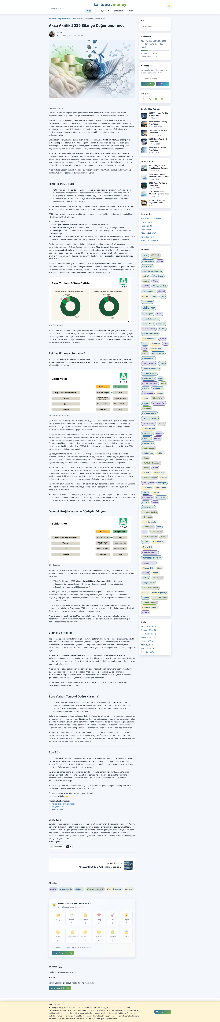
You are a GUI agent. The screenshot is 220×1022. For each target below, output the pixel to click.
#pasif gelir (162, 483)
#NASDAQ (146, 473)
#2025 (144, 255)
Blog (89, 11)
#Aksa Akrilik (66, 889)
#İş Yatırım (146, 438)
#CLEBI (145, 343)
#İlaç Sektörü (147, 433)
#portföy (145, 492)
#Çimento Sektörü (149, 339)
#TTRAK (156, 573)
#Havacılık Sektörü (150, 418)
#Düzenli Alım (156, 348)
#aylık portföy (148, 291)
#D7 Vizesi (156, 343)
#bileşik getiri (147, 314)
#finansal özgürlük (149, 373)
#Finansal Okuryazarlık (151, 368)
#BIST (159, 314)
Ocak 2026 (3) (147, 652)
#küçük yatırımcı (148, 448)
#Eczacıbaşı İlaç (158, 353)
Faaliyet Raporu (58, 807)
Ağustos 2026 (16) (149, 626)
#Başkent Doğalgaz (149, 296)
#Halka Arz (146, 408)
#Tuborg (145, 578)
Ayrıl (162, 84)
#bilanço (79, 889)
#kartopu (157, 438)
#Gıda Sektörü (147, 393)
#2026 (155, 255)
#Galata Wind (158, 388)
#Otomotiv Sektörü (149, 478)
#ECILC (145, 353)
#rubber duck (161, 497)
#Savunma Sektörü (95, 889)
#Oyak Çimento (148, 483)
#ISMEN (159, 433)
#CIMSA (163, 339)
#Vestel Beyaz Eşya (159, 593)
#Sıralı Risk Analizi (149, 522)
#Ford (163, 383)
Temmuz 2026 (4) (149, 630)
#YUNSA (145, 612)
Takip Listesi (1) (148, 237)
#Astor (155, 281)
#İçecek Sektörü (148, 428)
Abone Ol (148, 84)
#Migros (145, 458)
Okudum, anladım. (162, 1012)
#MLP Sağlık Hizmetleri (151, 463)
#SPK (144, 532)
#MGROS (160, 453)
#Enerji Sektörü (149, 363)
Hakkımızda (118, 11)
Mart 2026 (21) (147, 645)
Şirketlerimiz (66, 19)
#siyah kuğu (147, 517)
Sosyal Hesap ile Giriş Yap (63, 953)
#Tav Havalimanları (149, 537)
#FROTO (145, 388)
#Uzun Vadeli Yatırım (150, 588)
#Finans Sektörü (148, 378)
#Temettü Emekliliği (149, 552)
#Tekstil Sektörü (114, 889)
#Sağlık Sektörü (148, 507)
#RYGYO (145, 502)
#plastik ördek (160, 487)
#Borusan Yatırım (148, 329)
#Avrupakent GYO (159, 286)
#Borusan (161, 324)
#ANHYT (145, 276)
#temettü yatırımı (148, 563)
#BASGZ (161, 291)
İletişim (130, 11)
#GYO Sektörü (159, 403)
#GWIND (145, 403)
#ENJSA (163, 363)
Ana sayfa (52, 19)
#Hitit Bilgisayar (148, 423)
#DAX (166, 343)
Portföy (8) (146, 229)
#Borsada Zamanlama (150, 319)
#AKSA (53, 889)
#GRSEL (160, 393)
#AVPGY (145, 286)
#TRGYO (145, 573)
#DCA (144, 348)
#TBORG (145, 542)
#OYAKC (163, 478)
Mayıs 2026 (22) (148, 637)
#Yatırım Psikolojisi (160, 597)
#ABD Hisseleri (148, 261)
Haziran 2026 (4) (148, 634)
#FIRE (160, 378)
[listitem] (56, 846)
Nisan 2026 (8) (147, 641)
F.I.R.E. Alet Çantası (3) (151, 218)
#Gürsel (145, 398)
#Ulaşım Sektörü (148, 583)
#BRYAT (162, 329)
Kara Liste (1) (146, 226)
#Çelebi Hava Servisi (150, 334)
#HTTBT (161, 423)
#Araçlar (145, 281)
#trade (159, 568)
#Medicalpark (147, 453)
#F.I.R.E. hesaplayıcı (150, 383)
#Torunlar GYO (147, 568)
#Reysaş (156, 492)
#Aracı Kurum (158, 276)
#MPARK (145, 468)
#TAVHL (164, 537)
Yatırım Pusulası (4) (149, 240)
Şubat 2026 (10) (148, 648)
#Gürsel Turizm (157, 398)
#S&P (159, 527)
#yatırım (145, 597)
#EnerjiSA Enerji (148, 358)
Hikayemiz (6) (147, 222)
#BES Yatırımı (147, 301)
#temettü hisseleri (151, 557)
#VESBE (145, 593)
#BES (163, 296)
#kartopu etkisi (148, 443)
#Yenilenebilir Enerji (150, 607)
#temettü (129, 889)
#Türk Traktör (158, 578)
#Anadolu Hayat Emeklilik (152, 271)
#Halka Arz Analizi (149, 413)
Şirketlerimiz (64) (148, 233)
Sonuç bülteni (57, 810)
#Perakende (147, 487)
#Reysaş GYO (147, 497)
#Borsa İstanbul (148, 324)
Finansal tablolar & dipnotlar (63, 804)
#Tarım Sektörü (156, 532)
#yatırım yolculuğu (149, 602)
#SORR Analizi (147, 527)
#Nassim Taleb (159, 473)
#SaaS (155, 502)
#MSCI (155, 468)
